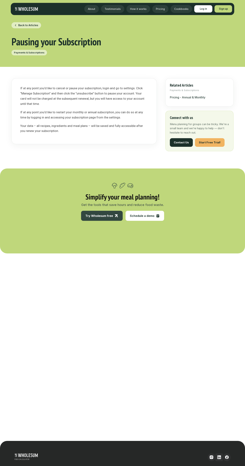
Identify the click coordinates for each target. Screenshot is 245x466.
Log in (203, 8)
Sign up (223, 8)
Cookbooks (181, 8)
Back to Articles (28, 25)
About (91, 8)
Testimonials (113, 8)
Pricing (160, 8)
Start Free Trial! (210, 142)
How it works (138, 8)
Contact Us (181, 142)
